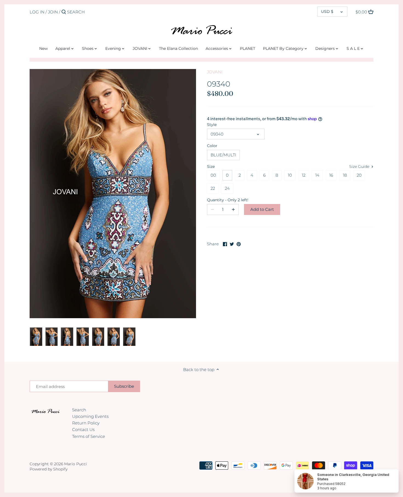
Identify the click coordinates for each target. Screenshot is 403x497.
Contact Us (83, 429)
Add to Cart (262, 209)
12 (303, 175)
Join (53, 12)
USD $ (327, 11)
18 (345, 175)
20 (359, 175)
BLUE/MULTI (223, 154)
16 (331, 175)
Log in (37, 12)
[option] (36, 336)
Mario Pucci (75, 464)
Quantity (223, 200)
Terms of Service (88, 436)
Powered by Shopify (48, 469)
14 (317, 175)
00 (213, 175)
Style (212, 124)
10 (290, 175)
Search (79, 409)
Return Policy (86, 423)
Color (212, 145)
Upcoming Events (90, 416)
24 (227, 188)
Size (211, 166)
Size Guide (359, 166)
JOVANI (214, 71)
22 (213, 188)
